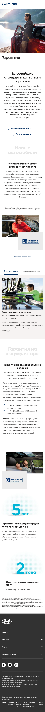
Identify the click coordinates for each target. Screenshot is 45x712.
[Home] (9, 5)
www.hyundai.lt (18, 682)
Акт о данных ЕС (18, 704)
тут (16, 608)
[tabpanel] (22, 35)
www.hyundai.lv (7, 682)
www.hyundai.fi (33, 681)
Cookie (4, 702)
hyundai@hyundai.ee (8, 679)
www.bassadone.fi (14, 686)
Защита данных (11, 703)
